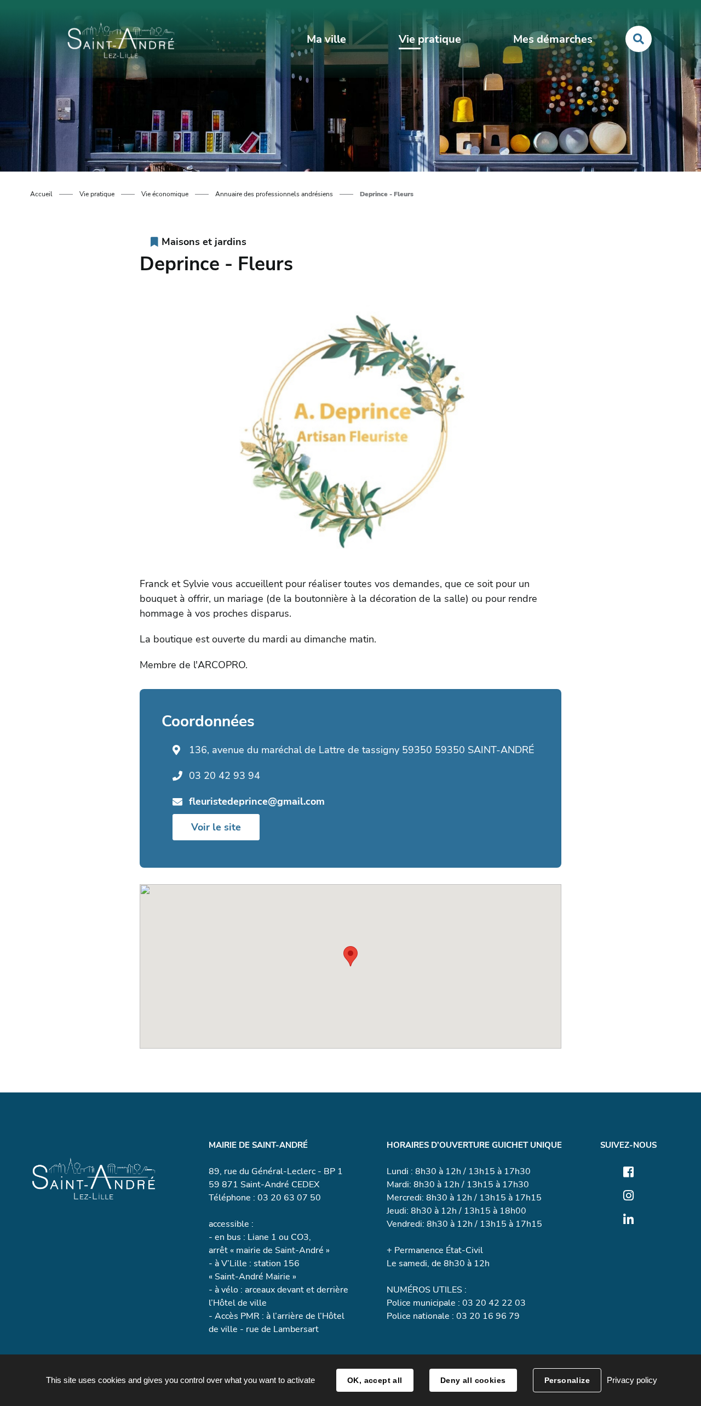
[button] (350, 956)
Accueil (41, 194)
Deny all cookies (473, 1380)
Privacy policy (632, 1380)
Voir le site (216, 827)
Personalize (567, 1380)
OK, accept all (375, 1380)
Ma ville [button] (326, 39)
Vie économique (164, 194)
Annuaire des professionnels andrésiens (274, 194)
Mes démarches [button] (553, 39)
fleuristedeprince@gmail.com (257, 801)
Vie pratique (96, 194)
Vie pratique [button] (430, 39)
